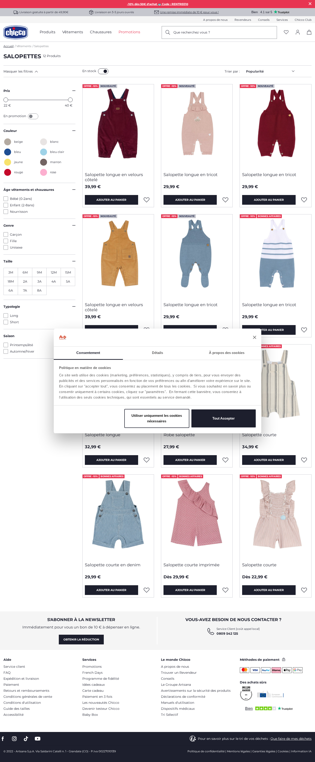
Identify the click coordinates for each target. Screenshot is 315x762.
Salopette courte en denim (112, 564)
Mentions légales (238, 751)
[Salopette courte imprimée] (196, 517)
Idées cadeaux (93, 685)
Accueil (8, 46)
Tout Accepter (223, 418)
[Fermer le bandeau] (254, 337)
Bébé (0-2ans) (21, 199)
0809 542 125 (227, 633)
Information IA (301, 751)
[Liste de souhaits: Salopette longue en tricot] (225, 200)
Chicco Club (303, 19)
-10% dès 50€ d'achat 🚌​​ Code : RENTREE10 (157, 4)
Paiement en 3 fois (97, 697)
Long (14, 316)
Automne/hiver (22, 351)
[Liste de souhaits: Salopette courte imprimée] (225, 590)
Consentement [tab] (88, 353)
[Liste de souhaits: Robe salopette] (225, 460)
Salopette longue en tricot (190, 174)
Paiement (11, 685)
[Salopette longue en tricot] (196, 126)
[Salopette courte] (275, 386)
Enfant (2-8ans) (22, 205)
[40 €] (70, 100)
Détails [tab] (157, 353)
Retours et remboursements (26, 691)
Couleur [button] (10, 131)
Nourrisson (19, 212)
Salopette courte (259, 434)
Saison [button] (9, 336)
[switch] (103, 71)
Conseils (264, 19)
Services (282, 19)
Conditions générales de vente (27, 697)
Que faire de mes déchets (291, 739)
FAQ (7, 673)
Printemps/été (21, 345)
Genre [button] (8, 225)
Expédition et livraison (21, 679)
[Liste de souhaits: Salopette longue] (147, 460)
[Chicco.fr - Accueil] (15, 32)
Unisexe (16, 247)
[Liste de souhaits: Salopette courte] (304, 460)
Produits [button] (47, 32)
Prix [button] (6, 91)
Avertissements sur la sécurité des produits (196, 691)
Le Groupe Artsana (176, 685)
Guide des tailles (16, 709)
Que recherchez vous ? (191, 32)
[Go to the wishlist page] (286, 32)
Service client (14, 666)
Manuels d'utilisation (177, 703)
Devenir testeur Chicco (100, 709)
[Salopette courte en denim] (118, 517)
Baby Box (90, 715)
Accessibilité (13, 715)
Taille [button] (7, 261)
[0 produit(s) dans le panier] (307, 36)
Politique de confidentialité (206, 751)
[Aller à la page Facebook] (3, 739)
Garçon (16, 234)
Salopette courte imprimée (191, 564)
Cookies (283, 751)
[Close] (310, 3)
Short (14, 322)
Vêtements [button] (72, 32)
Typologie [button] (11, 307)
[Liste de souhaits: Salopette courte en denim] (147, 590)
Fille (13, 241)
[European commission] (270, 693)
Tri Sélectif (169, 715)
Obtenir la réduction (81, 639)
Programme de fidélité (100, 679)
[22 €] (5, 100)
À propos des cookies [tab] (226, 353)
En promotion (15, 116)
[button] (41, 71)
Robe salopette (179, 434)
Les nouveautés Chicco (100, 703)
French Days (92, 673)
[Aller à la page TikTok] (26, 739)
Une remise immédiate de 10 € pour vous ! (189, 12)
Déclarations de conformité (183, 697)
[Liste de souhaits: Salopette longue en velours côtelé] (147, 200)
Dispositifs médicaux (178, 709)
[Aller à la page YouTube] (37, 739)
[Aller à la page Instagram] (14, 739)
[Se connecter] (297, 32)
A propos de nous (215, 19)
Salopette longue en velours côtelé (114, 177)
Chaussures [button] (101, 32)
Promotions (92, 666)
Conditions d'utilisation (22, 703)
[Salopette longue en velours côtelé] (118, 126)
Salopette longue (102, 434)
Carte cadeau (93, 691)
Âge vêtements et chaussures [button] (28, 190)
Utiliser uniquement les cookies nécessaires (156, 418)
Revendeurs (243, 19)
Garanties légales (263, 751)
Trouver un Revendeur (179, 673)
